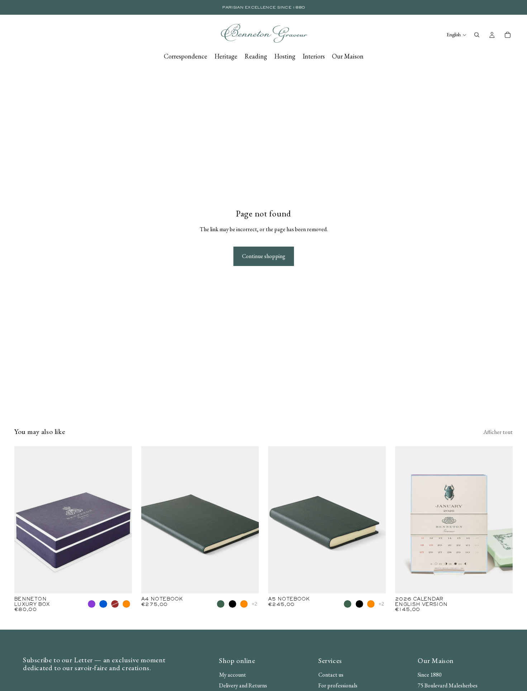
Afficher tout (498, 432)
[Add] (501, 582)
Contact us (330, 675)
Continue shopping (263, 256)
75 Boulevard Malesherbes (448, 685)
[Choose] (120, 582)
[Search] (477, 35)
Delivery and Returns (243, 685)
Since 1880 (430, 675)
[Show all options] (254, 604)
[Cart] (508, 35)
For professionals (337, 685)
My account (232, 675)
